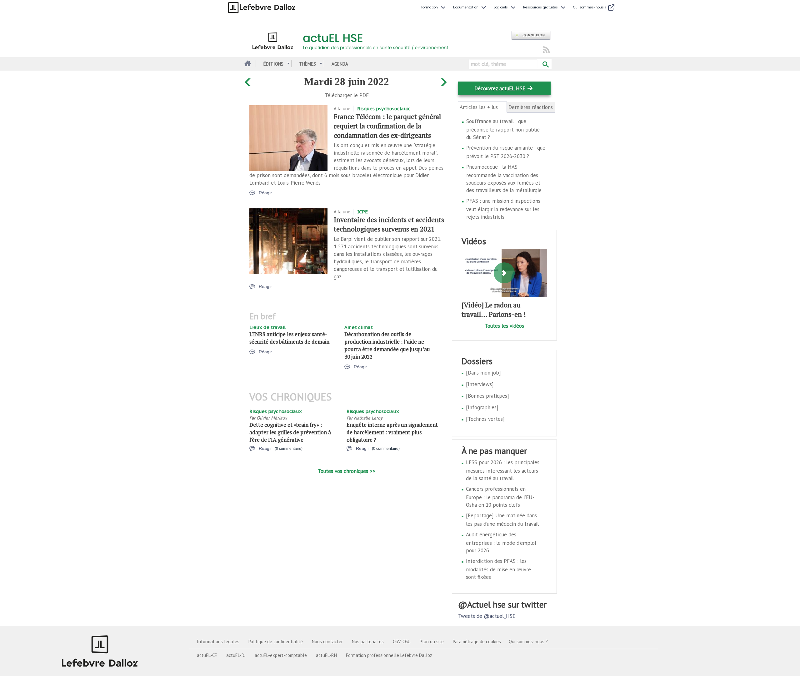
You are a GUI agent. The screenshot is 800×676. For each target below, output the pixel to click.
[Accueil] (355, 40)
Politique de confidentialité (275, 641)
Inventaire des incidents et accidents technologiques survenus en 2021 (389, 224)
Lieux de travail (267, 327)
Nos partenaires (368, 641)
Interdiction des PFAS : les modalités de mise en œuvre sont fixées (498, 569)
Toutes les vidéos (504, 325)
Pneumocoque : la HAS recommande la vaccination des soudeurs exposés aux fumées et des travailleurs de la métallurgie (504, 178)
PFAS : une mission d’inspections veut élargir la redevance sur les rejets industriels (503, 208)
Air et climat (358, 327)
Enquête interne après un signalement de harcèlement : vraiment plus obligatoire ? (392, 432)
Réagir (265, 192)
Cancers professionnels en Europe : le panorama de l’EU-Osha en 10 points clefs (500, 496)
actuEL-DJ (236, 655)
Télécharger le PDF (347, 95)
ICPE (362, 212)
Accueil (247, 64)
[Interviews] (480, 384)
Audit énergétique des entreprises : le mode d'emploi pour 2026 (501, 542)
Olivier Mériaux (272, 418)
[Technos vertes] (485, 418)
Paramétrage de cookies (477, 641)
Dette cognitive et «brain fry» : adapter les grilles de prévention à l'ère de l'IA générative (290, 432)
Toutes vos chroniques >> (346, 471)
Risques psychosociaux (383, 109)
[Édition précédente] (248, 81)
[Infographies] (482, 407)
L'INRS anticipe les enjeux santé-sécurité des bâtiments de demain (289, 338)
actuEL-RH (326, 655)
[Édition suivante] (445, 81)
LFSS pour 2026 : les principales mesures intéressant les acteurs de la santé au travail (502, 470)
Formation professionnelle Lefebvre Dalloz (389, 655)
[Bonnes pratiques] (487, 395)
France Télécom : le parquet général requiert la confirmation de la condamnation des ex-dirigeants (387, 126)
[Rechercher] (545, 64)
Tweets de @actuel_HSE (486, 616)
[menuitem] (434, 7)
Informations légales (218, 641)
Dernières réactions (530, 107)
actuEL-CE (207, 655)
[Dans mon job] (483, 372)
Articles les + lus (482, 107)
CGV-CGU (402, 641)
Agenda (340, 64)
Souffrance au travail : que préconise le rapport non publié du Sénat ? (503, 129)
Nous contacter (327, 641)
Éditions (273, 64)
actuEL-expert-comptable (281, 655)
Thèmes (307, 64)
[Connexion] (531, 35)
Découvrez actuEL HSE (499, 88)
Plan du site (432, 641)
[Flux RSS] (546, 50)
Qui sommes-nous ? (528, 641)
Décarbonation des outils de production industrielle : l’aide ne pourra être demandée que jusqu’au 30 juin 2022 (387, 345)
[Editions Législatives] (100, 651)
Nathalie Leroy (368, 418)
